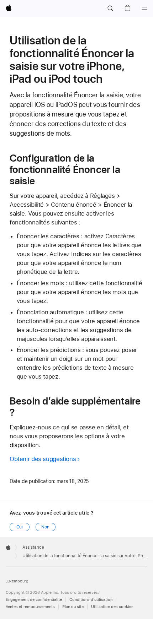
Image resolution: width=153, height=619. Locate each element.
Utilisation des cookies (112, 606)
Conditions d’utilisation (90, 599)
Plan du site (73, 606)
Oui (19, 527)
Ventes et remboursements (30, 606)
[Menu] (144, 8)
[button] (110, 8)
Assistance (33, 547)
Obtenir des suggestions (43, 458)
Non (45, 527)
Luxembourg (16, 581)
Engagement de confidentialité (34, 599)
